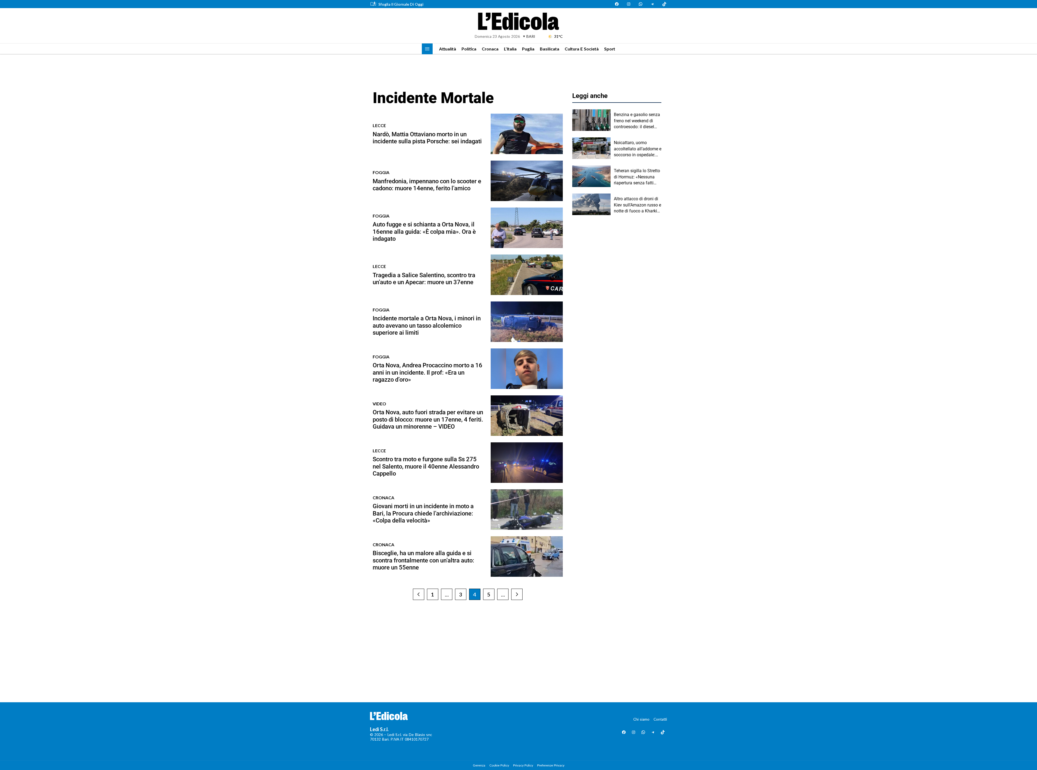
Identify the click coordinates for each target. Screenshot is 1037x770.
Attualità (447, 48)
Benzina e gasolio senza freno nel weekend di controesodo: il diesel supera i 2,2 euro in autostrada (637, 121)
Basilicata (549, 48)
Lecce (379, 125)
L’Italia (510, 48)
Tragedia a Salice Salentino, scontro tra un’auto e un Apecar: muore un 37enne (424, 279)
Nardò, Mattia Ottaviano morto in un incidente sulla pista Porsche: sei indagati (427, 138)
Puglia (528, 48)
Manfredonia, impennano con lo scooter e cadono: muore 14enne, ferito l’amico (427, 185)
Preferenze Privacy (550, 765)
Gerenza (479, 765)
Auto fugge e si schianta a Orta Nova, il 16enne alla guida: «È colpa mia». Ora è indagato (424, 231)
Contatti (660, 719)
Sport (609, 48)
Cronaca (490, 48)
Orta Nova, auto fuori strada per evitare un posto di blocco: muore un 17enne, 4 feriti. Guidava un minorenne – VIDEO (428, 419)
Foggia (381, 172)
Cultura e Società (582, 48)
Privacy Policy (523, 765)
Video (379, 403)
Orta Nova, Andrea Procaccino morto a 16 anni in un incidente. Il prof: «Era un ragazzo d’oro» (427, 372)
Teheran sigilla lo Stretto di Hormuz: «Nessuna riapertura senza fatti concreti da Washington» (637, 177)
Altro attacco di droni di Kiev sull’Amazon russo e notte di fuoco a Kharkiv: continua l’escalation (637, 205)
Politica (469, 48)
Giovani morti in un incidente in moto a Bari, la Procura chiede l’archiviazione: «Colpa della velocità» (423, 513)
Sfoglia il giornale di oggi (400, 4)
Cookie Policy (499, 765)
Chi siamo (641, 719)
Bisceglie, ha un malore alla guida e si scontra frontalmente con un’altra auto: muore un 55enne (423, 560)
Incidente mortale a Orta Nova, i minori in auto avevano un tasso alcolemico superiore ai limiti (427, 325)
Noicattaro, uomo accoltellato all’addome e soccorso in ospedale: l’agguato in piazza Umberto (637, 149)
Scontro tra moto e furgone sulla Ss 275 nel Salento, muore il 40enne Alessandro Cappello (426, 466)
